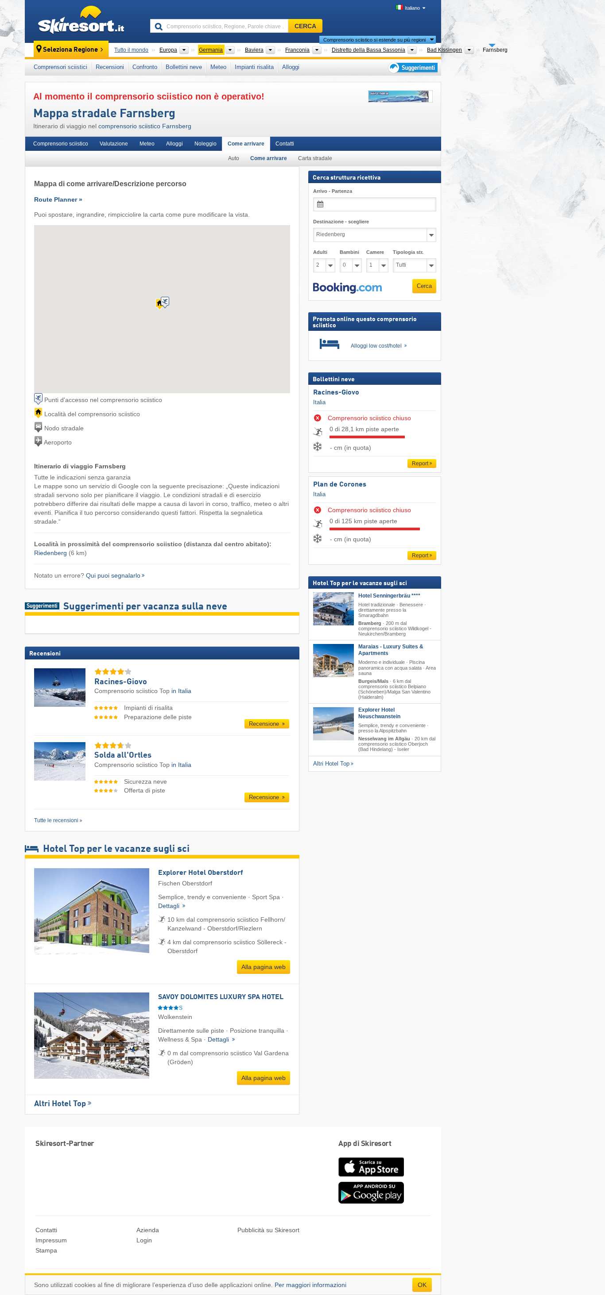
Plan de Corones (339, 484)
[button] (347, 288)
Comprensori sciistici (60, 67)
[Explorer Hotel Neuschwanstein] (333, 723)
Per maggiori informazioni (310, 1284)
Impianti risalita (254, 67)
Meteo (218, 67)
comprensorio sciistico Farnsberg (144, 126)
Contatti (284, 144)
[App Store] (371, 1177)
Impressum (51, 1240)
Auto (233, 158)
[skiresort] (83, 21)
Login (144, 1240)
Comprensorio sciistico (60, 144)
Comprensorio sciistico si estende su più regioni (374, 39)
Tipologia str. (408, 252)
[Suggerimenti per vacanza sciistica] (412, 67)
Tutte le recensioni (56, 820)
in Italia (181, 690)
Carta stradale (315, 158)
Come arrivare (246, 144)
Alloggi (290, 67)
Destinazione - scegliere (341, 221)
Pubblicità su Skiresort (268, 1230)
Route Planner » (58, 199)
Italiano (412, 8)
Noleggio (205, 144)
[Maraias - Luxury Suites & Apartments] (333, 661)
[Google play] (371, 1201)
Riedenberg (50, 552)
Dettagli (169, 905)
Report (420, 463)
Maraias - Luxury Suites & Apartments (390, 650)
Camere (375, 252)
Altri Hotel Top (60, 1104)
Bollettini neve (184, 67)
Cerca (424, 286)
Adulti (320, 252)
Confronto (144, 67)
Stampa (46, 1250)
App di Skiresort (364, 1144)
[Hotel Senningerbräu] (333, 608)
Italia (319, 402)
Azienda (147, 1230)
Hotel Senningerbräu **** (389, 596)
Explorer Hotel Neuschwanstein (379, 713)
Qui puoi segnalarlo (113, 575)
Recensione (265, 723)
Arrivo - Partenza (332, 191)
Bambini (349, 252)
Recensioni (110, 67)
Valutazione (114, 144)
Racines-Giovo (336, 392)
